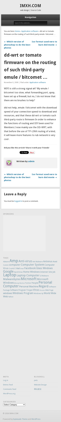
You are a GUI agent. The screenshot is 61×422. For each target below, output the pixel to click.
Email (22, 268)
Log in (5, 380)
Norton (22, 283)
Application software (29, 31)
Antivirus (47, 261)
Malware (45, 276)
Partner (28, 283)
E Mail (17, 268)
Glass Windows (44, 268)
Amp (14, 260)
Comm (5, 265)
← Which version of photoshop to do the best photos (17, 44)
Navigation (30, 17)
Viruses (42, 290)
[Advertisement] (24, 233)
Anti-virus (25, 261)
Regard (43, 286)
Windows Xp (38, 293)
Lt (41, 275)
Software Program (18, 290)
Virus (36, 289)
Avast (55, 261)
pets (36, 380)
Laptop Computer (28, 275)
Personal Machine (28, 286)
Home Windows (31, 271)
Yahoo (10, 297)
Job (53, 272)
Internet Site (46, 272)
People (34, 283)
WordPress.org (9, 393)
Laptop (9, 274)
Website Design (40, 385)
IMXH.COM (30, 5)
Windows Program (23, 293)
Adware (6, 262)
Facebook (30, 268)
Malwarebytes (11, 279)
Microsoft (29, 279)
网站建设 (37, 389)
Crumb (11, 268)
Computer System (32, 264)
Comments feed (9, 389)
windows (7, 293)
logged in (18, 201)
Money (16, 283)
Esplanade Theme (20, 419)
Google (8, 271)
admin (31, 161)
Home (17, 31)
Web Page (49, 290)
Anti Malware (37, 262)
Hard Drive (18, 272)
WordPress (35, 419)
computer (14, 264)
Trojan (29, 290)
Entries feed (8, 385)
